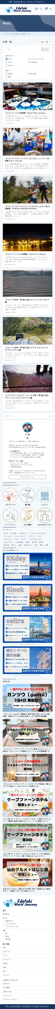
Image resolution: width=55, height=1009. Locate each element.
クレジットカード (20, 536)
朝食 (20, 545)
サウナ (40, 536)
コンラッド (31, 536)
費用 (41, 545)
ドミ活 (17, 539)
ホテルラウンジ (9, 542)
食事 (46, 545)
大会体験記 (19, 542)
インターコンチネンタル (38, 533)
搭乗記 (41, 542)
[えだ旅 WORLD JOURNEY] (18, 9)
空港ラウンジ (28, 545)
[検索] (49, 416)
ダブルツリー (8, 539)
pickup (6, 533)
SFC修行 (13, 533)
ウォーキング (8, 536)
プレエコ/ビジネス (35, 539)
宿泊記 (28, 542)
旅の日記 (6, 545)
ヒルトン (24, 539)
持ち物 (34, 542)
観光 (36, 545)
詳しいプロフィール (27, 477)
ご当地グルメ (23, 533)
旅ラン (14, 545)
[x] (27, 438)
